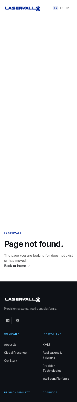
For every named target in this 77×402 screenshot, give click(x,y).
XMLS (47, 344)
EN (55, 8)
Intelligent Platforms (56, 378)
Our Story (10, 360)
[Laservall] (22, 8)
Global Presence (15, 352)
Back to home (17, 266)
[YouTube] (17, 320)
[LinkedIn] (7, 320)
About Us (10, 344)
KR (61, 8)
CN (67, 8)
